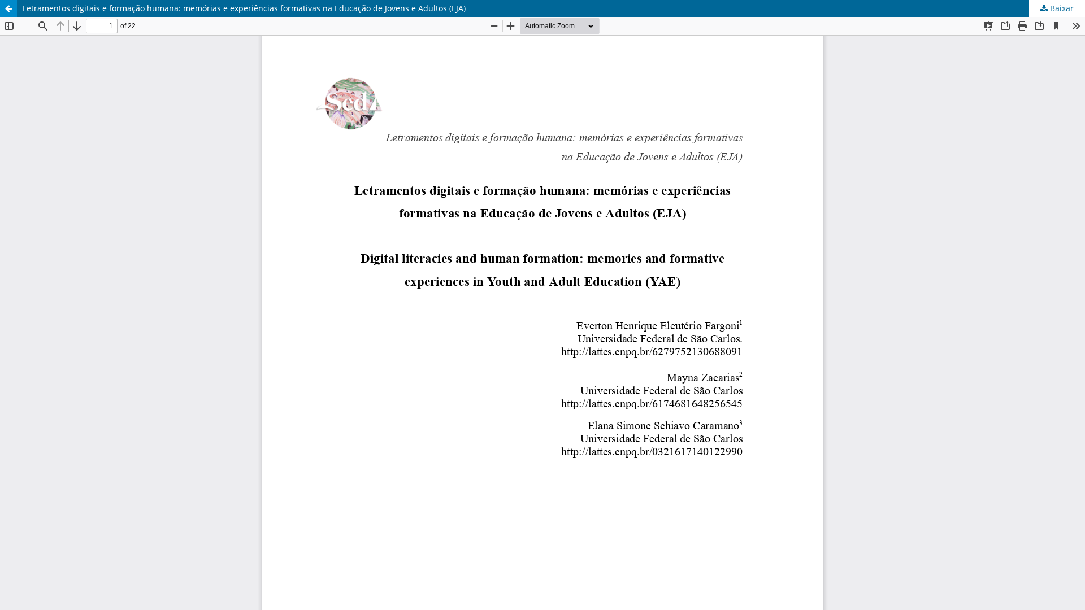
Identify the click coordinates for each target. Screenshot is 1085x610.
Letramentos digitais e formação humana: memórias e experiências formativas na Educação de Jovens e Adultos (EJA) (244, 8)
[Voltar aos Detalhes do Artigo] (8, 8)
